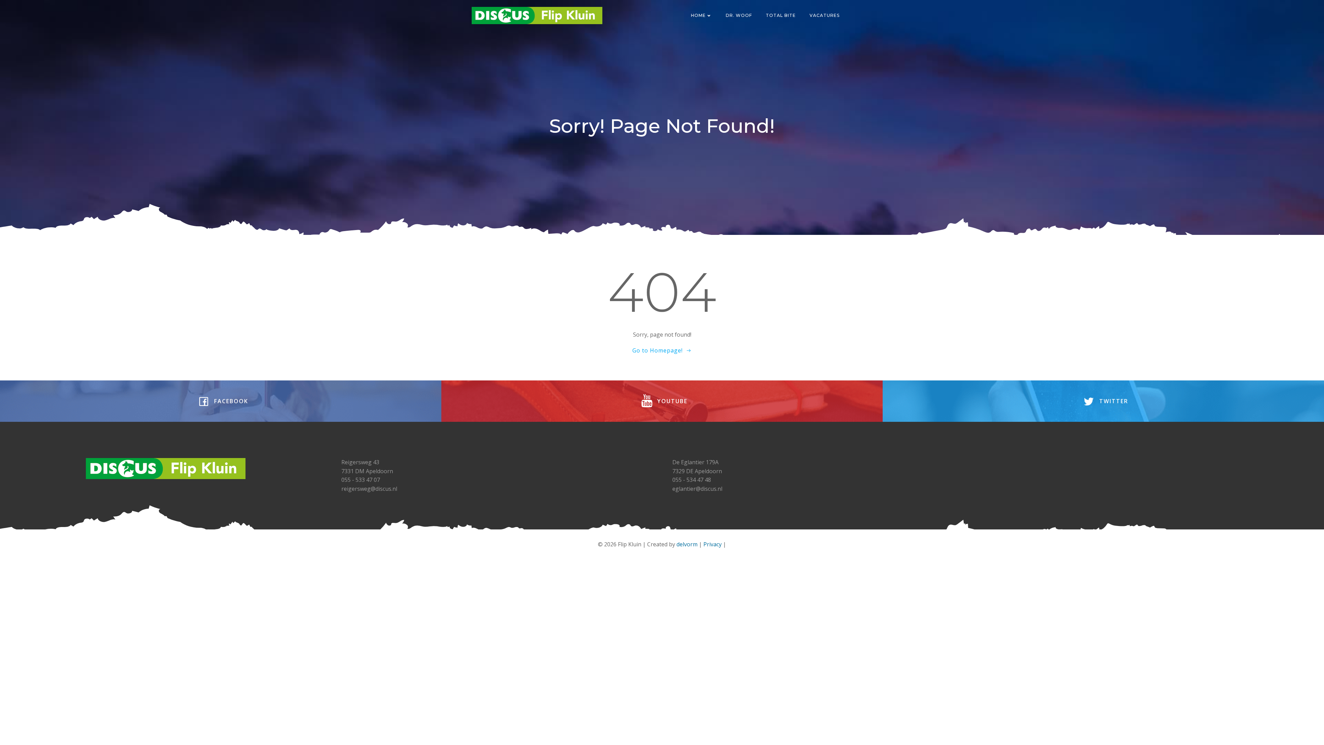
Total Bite (781, 15)
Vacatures (825, 15)
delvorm (687, 544)
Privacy (712, 544)
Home (698, 15)
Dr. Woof (739, 15)
